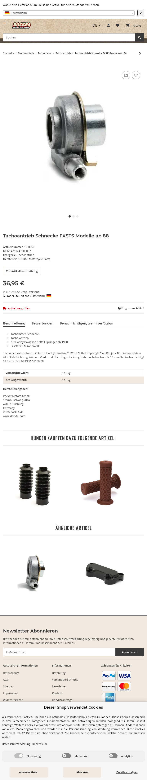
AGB (5, 679)
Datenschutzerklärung (70, 639)
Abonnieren (129, 652)
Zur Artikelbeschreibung (22, 271)
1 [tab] (70, 216)
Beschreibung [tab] (14, 323)
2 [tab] (73, 216)
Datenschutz (11, 673)
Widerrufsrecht (13, 700)
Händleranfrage (62, 700)
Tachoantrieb (25, 255)
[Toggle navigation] (5, 21)
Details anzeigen (127, 772)
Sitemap (8, 686)
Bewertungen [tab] (42, 323)
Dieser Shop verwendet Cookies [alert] (73, 707)
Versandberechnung (65, 679)
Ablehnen (82, 772)
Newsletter (59, 686)
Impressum (10, 693)
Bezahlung (59, 673)
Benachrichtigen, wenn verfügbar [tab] (86, 323)
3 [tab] (77, 216)
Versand (34, 292)
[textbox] (68, 13)
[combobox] (69, 13)
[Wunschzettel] (117, 25)
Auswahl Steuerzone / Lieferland (24, 296)
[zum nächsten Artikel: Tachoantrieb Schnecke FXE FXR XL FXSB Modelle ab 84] (140, 53)
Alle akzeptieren (28, 772)
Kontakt (57, 693)
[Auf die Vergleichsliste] (126, 75)
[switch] (18, 755)
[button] (108, 25)
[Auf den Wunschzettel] (136, 75)
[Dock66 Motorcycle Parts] (21, 25)
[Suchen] (139, 37)
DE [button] (95, 25)
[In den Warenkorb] (6, 66)
